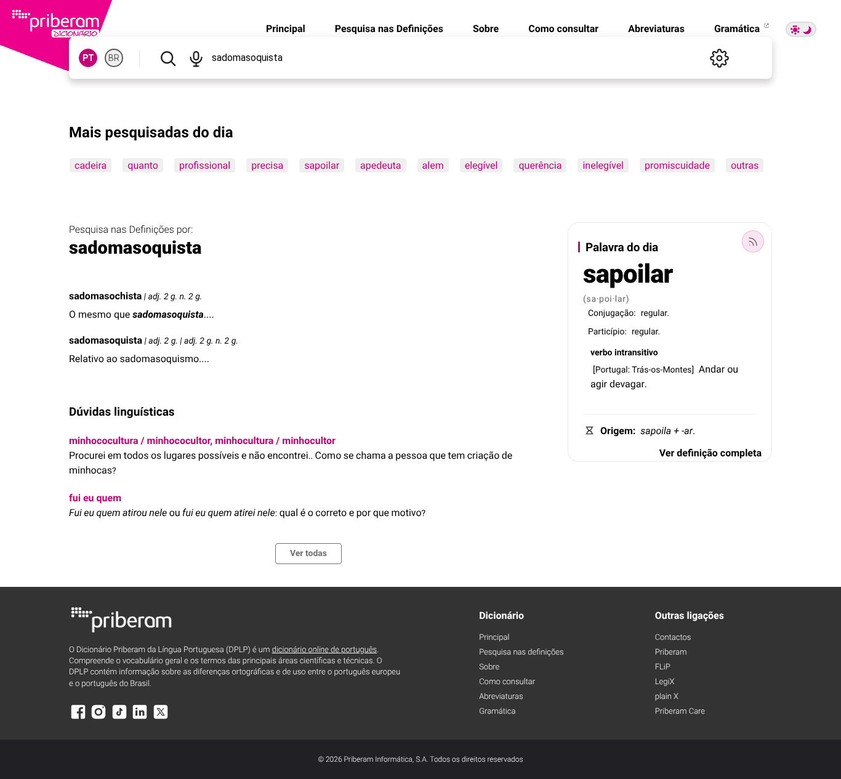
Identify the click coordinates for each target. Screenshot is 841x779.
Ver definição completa (710, 453)
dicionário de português (324, 650)
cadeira (90, 165)
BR (113, 58)
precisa (267, 165)
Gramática (738, 28)
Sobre (486, 28)
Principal (285, 28)
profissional (204, 165)
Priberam (671, 652)
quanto (142, 165)
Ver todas (308, 554)
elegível (481, 165)
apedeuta (380, 165)
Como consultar (563, 28)
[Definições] (719, 57)
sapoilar (321, 165)
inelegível (603, 165)
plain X (666, 696)
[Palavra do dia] (753, 241)
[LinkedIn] (140, 718)
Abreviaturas (656, 28)
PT (88, 58)
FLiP (662, 667)
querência (539, 165)
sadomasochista (105, 296)
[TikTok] (119, 718)
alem (433, 165)
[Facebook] (78, 718)
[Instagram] (98, 718)
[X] (160, 718)
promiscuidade (677, 165)
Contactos (673, 637)
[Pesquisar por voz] (195, 57)
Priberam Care (680, 711)
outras (745, 165)
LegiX (665, 682)
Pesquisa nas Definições (389, 28)
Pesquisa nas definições (521, 652)
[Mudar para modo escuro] (801, 29)
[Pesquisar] (168, 57)
